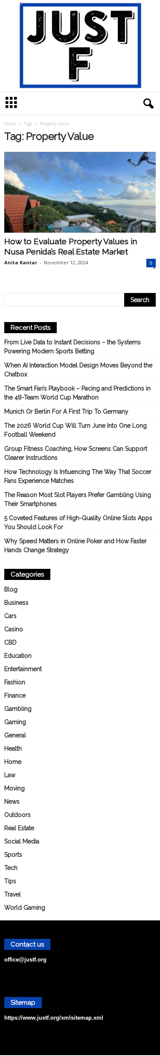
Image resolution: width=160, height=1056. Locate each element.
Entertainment (23, 669)
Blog (10, 589)
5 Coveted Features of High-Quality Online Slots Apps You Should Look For (78, 522)
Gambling (18, 708)
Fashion (14, 682)
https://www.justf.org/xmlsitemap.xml (53, 1018)
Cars (10, 615)
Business (16, 602)
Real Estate (19, 828)
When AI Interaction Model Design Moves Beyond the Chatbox (78, 370)
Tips (10, 881)
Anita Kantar (20, 262)
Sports (13, 854)
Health (13, 748)
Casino (13, 629)
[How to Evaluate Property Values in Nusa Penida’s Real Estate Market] (80, 192)
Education (18, 655)
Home (10, 124)
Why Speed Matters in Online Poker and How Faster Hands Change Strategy (75, 545)
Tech (10, 867)
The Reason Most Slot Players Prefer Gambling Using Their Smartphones (77, 499)
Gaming (15, 722)
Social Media (21, 841)
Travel (12, 894)
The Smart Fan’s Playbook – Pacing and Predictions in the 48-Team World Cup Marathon (77, 393)
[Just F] (80, 46)
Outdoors (17, 814)
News (12, 801)
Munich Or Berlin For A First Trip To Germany (66, 411)
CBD (10, 642)
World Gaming (24, 907)
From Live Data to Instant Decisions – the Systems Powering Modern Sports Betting (72, 347)
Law (9, 775)
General (15, 735)
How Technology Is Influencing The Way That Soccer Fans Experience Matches (77, 476)
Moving (14, 788)
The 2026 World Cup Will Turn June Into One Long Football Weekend (75, 430)
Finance (15, 695)
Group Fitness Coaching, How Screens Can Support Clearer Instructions (75, 453)
